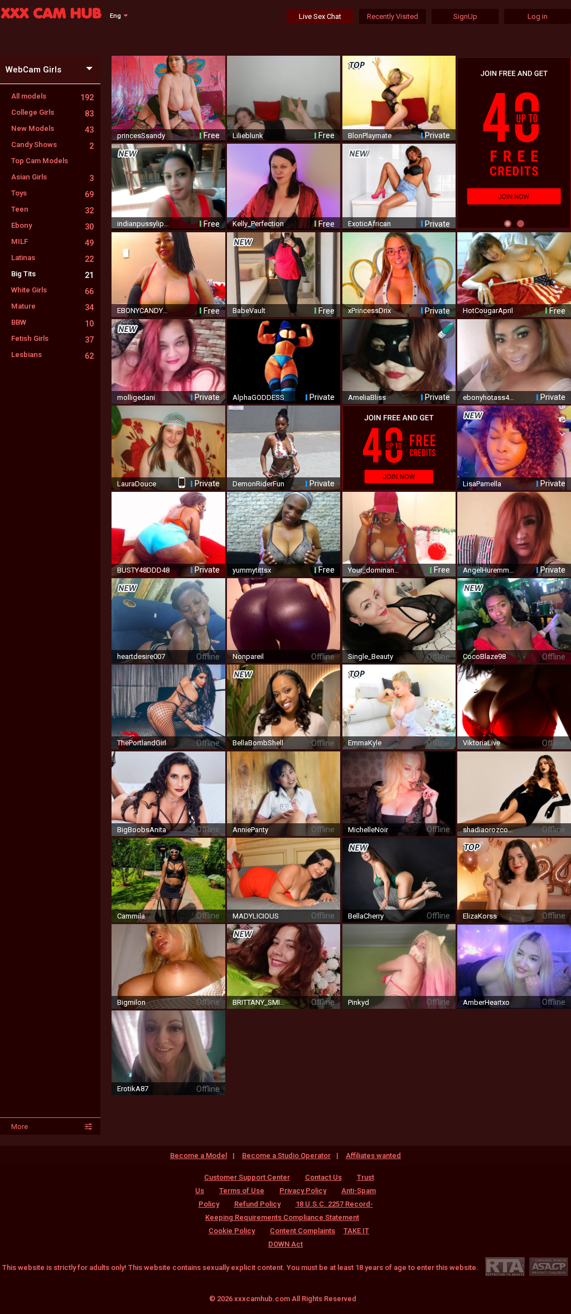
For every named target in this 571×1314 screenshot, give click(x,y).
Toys (52, 193)
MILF (52, 241)
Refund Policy (257, 1204)
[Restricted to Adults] (505, 1266)
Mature (52, 306)
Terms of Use (241, 1190)
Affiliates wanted (373, 1155)
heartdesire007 (141, 656)
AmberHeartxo (486, 1002)
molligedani (136, 397)
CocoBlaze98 (484, 656)
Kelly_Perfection (258, 223)
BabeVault (249, 310)
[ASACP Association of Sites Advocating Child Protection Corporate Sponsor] (548, 1266)
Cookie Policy (232, 1231)
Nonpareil (248, 656)
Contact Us (323, 1177)
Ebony (52, 225)
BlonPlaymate (369, 135)
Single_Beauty (370, 656)
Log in (538, 16)
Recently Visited (392, 16)
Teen (52, 209)
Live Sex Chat (320, 16)
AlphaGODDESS (258, 397)
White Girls (52, 290)
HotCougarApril (488, 310)
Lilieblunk (248, 135)
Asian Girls (52, 177)
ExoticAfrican (369, 223)
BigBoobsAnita (141, 829)
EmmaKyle (364, 743)
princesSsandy (141, 135)
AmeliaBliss (367, 397)
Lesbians (52, 354)
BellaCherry (366, 916)
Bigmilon (131, 1002)
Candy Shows (52, 144)
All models (52, 96)
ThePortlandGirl (141, 743)
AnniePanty (250, 829)
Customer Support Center (247, 1177)
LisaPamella (482, 484)
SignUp (465, 16)
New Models (52, 128)
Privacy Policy (302, 1190)
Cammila (131, 916)
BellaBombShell (258, 743)
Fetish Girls (52, 338)
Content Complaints (302, 1231)
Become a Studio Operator (286, 1155)
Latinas (52, 257)
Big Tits (52, 274)
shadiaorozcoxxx (489, 829)
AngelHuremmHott (489, 570)
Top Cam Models (39, 161)
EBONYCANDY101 (144, 310)
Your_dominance (374, 570)
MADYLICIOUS (256, 916)
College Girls (52, 112)
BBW (52, 322)
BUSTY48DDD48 (143, 570)
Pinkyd (358, 1002)
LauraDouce (136, 484)
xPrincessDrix (369, 310)
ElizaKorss (480, 916)
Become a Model (198, 1155)
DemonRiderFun (258, 484)
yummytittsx (252, 570)
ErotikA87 (132, 1089)
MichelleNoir (368, 829)
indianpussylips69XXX (144, 223)
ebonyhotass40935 (489, 397)
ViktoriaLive (481, 743)
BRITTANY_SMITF (259, 1002)
